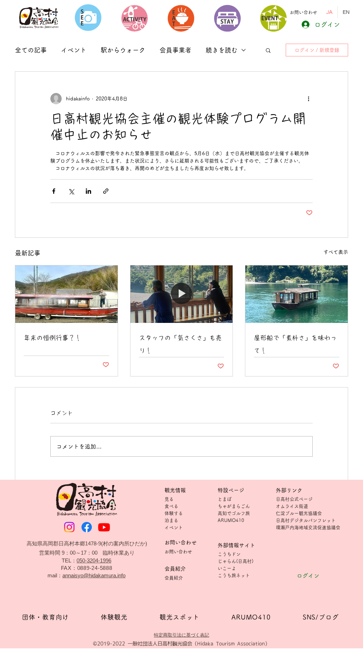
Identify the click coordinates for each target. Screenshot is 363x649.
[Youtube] (104, 527)
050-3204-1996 (94, 560)
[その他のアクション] (308, 98)
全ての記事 (31, 50)
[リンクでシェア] (105, 191)
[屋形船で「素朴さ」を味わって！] (296, 294)
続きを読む (222, 50)
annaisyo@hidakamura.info (93, 575)
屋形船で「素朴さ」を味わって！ (295, 344)
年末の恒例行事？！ (52, 338)
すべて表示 (335, 251)
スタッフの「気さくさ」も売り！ (180, 344)
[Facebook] (87, 527)
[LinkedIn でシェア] (88, 191)
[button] (303, 12)
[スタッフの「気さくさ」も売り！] (181, 294)
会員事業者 (175, 50)
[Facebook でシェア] (53, 191)
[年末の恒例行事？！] (66, 294)
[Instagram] (69, 527)
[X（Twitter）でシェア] (71, 191)
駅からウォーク (123, 50)
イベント (73, 50)
